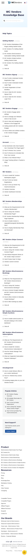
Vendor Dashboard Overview (12, 192)
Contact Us (4, 513)
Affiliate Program (5, 506)
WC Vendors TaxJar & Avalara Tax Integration (12, 467)
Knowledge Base (5, 480)
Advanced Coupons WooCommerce (10, 523)
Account (6, 142)
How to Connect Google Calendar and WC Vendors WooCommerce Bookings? (14, 292)
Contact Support (10, 431)
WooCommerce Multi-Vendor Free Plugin (11, 450)
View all (6, 68)
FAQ (2, 485)
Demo (2, 475)
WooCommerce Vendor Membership (10, 457)
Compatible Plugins (6, 501)
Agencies (3, 503)
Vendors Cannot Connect (11, 261)
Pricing (3, 473)
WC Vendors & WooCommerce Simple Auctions (13, 462)
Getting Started (8, 41)
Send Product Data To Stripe (12, 259)
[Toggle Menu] (3, 3)
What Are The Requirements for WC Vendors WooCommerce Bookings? (13, 281)
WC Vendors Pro (5, 452)
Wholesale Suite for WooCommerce (10, 521)
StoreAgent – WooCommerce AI (9, 531)
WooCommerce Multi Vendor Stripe (10, 455)
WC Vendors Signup (10, 74)
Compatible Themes (6, 498)
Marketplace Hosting (6, 483)
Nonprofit (3, 511)
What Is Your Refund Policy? (12, 157)
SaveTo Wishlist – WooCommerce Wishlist (12, 533)
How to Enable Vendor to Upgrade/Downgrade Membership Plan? (14, 223)
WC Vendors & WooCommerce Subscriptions (12, 465)
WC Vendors (7, 172)
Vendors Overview (9, 189)
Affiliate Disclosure (6, 508)
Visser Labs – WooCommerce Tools (10, 526)
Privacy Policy (9, 550)
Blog (2, 478)
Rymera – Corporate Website (8, 536)
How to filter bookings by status (13, 301)
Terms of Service (18, 550)
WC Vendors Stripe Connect (13, 239)
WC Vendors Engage (10, 108)
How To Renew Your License (12, 150)
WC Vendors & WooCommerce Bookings (11, 460)
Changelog (4, 490)
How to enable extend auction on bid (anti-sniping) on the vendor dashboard (13, 321)
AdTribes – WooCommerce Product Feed (11, 528)
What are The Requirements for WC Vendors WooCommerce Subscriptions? (13, 342)
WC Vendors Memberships (12, 201)
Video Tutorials (5, 488)
